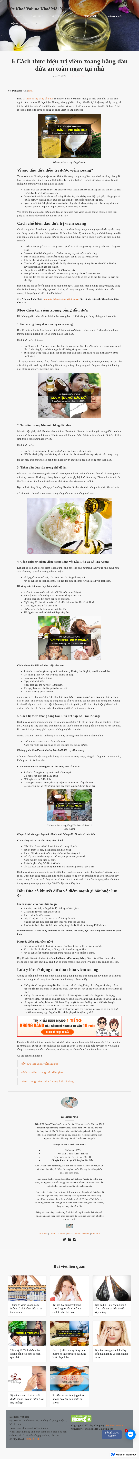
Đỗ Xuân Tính (69, 1116)
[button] (92, 16)
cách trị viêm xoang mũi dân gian (42, 1072)
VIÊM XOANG (78, 76)
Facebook (43, 1233)
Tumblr (52, 1233)
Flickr (70, 1233)
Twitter (77, 1233)
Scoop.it (86, 1233)
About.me (95, 1233)
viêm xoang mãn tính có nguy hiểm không (47, 1081)
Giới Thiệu (56, 16)
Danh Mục (37, 16)
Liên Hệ (73, 16)
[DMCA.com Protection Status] (81, 1419)
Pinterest (62, 1233)
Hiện (30, 90)
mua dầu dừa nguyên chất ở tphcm (61, 299)
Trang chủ (17, 16)
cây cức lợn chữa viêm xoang (39, 1063)
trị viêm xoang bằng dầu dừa (38, 98)
